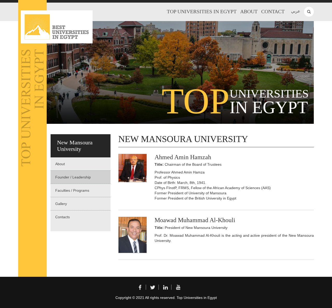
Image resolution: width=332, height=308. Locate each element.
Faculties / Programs (72, 190)
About (249, 11)
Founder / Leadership (73, 177)
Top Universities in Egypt (202, 11)
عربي (295, 11)
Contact (273, 11)
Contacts (62, 217)
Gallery (61, 204)
